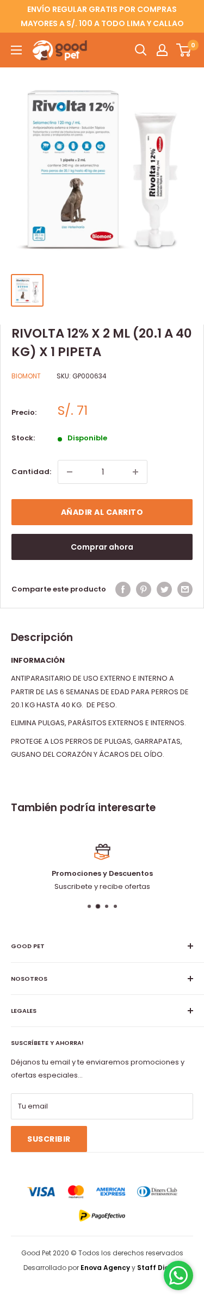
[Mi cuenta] (162, 50)
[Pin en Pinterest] (143, 589)
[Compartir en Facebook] (123, 589)
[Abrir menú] (16, 50)
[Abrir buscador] (141, 50)
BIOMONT (26, 376)
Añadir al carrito (102, 512)
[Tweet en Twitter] (164, 589)
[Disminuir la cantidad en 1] (69, 471)
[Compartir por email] (185, 589)
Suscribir (49, 1139)
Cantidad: (31, 471)
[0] (184, 50)
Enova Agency (105, 1267)
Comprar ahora (102, 546)
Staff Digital (159, 1267)
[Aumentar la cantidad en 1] (135, 471)
